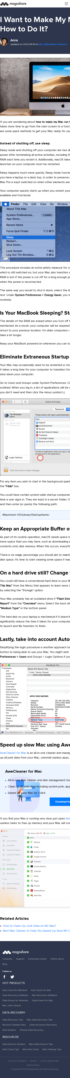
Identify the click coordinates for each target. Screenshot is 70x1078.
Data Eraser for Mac (42, 1000)
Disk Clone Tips (10, 1049)
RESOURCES (10, 1037)
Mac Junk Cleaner (11, 1005)
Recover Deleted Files (14, 1025)
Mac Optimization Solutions (53, 44)
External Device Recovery (43, 1025)
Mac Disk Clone (31, 1049)
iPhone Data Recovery (31, 1030)
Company (7, 959)
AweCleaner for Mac (13, 753)
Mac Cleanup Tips (52, 1049)
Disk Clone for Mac (41, 990)
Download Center (37, 959)
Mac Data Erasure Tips (41, 1044)
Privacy (33, 1061)
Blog (4, 964)
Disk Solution (9, 1030)
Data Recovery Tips (12, 1020)
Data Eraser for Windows (15, 1000)
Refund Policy (33, 1065)
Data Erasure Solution (13, 1044)
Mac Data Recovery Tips (39, 1020)
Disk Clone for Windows (14, 990)
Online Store (57, 959)
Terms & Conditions (17, 1061)
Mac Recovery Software (44, 995)
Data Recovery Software (15, 995)
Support (20, 959)
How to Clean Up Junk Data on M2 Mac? (29, 926)
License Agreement (49, 1061)
